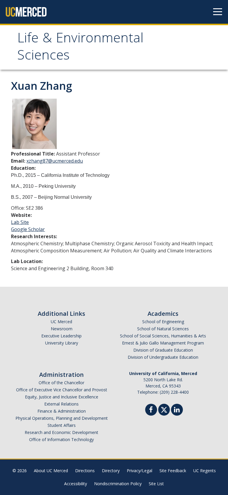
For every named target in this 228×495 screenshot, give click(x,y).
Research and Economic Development (61, 432)
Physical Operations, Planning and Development (61, 418)
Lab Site (20, 222)
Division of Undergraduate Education (163, 357)
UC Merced (61, 321)
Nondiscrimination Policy (118, 483)
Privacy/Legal (139, 470)
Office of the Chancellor (61, 382)
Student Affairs (62, 425)
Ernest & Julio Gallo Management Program (163, 343)
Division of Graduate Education (163, 350)
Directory (111, 470)
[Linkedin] (177, 410)
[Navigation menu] (218, 12)
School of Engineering (163, 321)
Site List (156, 483)
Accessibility (75, 483)
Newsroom (61, 328)
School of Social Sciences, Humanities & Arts (163, 336)
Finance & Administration (61, 411)
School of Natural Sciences (163, 328)
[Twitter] (164, 409)
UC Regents (204, 470)
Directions (85, 470)
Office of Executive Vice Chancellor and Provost (61, 390)
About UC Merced (51, 470)
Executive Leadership (61, 336)
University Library (61, 343)
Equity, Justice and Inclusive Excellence (61, 397)
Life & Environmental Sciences (80, 48)
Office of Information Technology (61, 439)
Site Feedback (172, 470)
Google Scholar (28, 229)
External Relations (61, 404)
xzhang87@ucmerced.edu (54, 161)
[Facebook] (151, 410)
